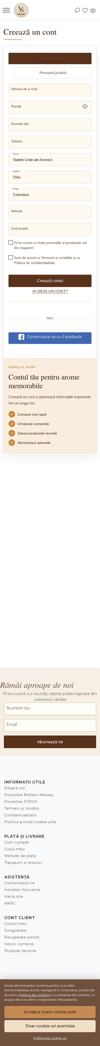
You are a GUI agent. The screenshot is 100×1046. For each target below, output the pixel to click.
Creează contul (50, 281)
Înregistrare (15, 930)
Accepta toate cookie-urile (50, 1012)
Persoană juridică (53, 73)
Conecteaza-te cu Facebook (54, 336)
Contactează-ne (19, 883)
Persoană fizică (50, 58)
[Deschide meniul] (6, 10)
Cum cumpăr (16, 842)
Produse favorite (20, 951)
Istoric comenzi (19, 944)
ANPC (10, 903)
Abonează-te (50, 742)
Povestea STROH (21, 801)
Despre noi (14, 788)
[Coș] (92, 10)
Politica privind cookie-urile (30, 822)
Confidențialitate (20, 815)
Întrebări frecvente (22, 890)
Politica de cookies (34, 995)
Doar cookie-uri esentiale (50, 1026)
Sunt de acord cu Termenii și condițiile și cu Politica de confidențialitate (47, 260)
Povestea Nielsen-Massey (29, 795)
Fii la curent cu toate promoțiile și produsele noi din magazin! (50, 245)
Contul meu (15, 924)
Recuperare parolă (21, 937)
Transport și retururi (23, 862)
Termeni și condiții (21, 808)
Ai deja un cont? (50, 291)
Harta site (13, 896)
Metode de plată (20, 856)
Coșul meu (14, 849)
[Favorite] (85, 10)
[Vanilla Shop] (23, 10)
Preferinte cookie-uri (50, 1038)
